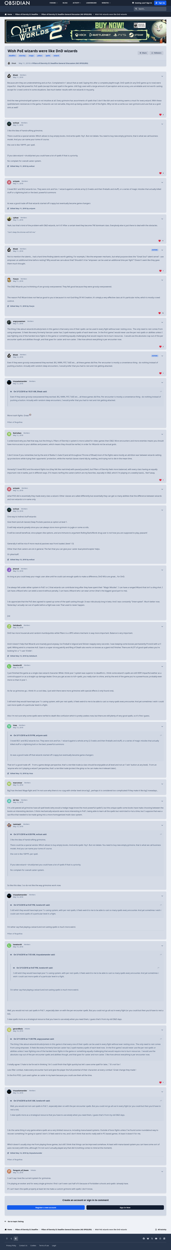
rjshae (15, 218)
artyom (16, 181)
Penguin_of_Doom (21, 1170)
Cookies (33, 1246)
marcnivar (17, 783)
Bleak (14, 63)
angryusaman (19, 321)
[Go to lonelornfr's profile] (9, 666)
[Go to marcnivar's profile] (9, 784)
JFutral (16, 569)
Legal (54, 1246)
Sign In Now (125, 1207)
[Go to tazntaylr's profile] (9, 825)
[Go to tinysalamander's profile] (9, 382)
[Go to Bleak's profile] (9, 63)
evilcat (16, 123)
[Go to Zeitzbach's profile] (9, 626)
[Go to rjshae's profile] (9, 219)
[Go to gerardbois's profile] (9, 1030)
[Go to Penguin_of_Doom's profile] (9, 1171)
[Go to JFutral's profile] (9, 570)
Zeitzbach (17, 625)
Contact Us (23, 1246)
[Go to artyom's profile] (9, 182)
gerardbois (18, 1029)
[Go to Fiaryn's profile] (9, 280)
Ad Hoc (16, 800)
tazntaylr (17, 824)
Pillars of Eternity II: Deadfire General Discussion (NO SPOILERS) (60, 63)
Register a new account (45, 1207)
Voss (15, 725)
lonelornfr (17, 665)
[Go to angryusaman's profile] (9, 322)
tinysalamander (20, 381)
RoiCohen (17, 433)
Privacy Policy (11, 1246)
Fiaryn (16, 279)
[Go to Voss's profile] (9, 726)
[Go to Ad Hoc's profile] (9, 801)
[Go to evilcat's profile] (9, 124)
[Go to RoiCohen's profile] (9, 434)
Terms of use (44, 1246)
